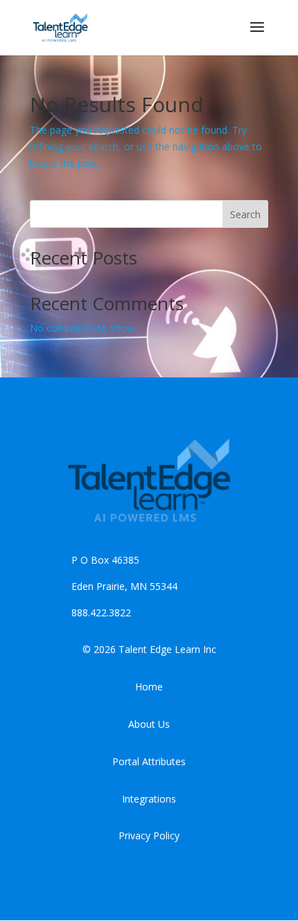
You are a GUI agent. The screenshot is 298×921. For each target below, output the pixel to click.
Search (245, 214)
